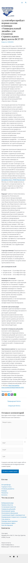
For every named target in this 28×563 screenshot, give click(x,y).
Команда (4, 491)
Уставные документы (7, 489)
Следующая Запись (14, 406)
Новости (4, 42)
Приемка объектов (7, 505)
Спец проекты (5, 519)
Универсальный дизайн (8, 509)
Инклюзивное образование (9, 513)
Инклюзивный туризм (8, 511)
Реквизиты (4, 493)
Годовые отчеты (6, 487)
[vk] (10, 556)
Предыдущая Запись (14, 401)
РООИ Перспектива (19, 180)
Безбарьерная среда (7, 503)
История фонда (6, 485)
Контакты (4, 495)
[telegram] (14, 556)
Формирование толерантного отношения (13, 517)
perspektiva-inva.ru (6, 180)
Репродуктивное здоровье (9, 521)
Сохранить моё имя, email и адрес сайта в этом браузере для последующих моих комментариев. (13, 464)
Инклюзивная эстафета (8, 523)
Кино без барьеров (7, 525)
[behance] (17, 556)
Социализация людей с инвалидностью (13, 515)
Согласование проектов (8, 507)
